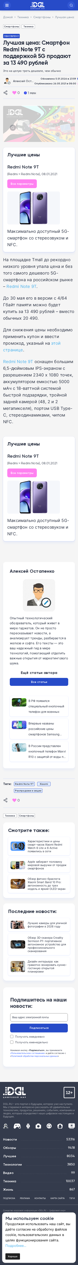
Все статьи (39, 682)
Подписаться (39, 1028)
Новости (10, 1139)
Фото (38, 1126)
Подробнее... (15, 1245)
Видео (8, 1173)
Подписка (9, 1198)
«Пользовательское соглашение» (27, 1053)
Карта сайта (58, 1198)
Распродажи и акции (28, 790)
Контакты (40, 1198)
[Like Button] (14, 93)
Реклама (25, 1198)
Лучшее (9, 1156)
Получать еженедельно (31, 1042)
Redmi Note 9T (23, 167)
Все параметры (22, 184)
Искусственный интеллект (5, 1125)
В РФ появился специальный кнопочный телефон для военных (46, 706)
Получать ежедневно (30, 1036)
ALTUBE (71, 1126)
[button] (71, 5)
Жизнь (8, 1189)
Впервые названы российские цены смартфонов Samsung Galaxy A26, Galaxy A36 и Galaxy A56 (46, 734)
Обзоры (9, 1148)
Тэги (72, 1198)
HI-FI (49, 1126)
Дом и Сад (60, 1126)
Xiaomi (44, 783)
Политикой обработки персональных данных (34, 1056)
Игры (17, 1126)
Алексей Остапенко (27, 81)
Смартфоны (11, 26)
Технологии (12, 1164)
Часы (28, 1126)
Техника (28, 26)
